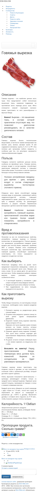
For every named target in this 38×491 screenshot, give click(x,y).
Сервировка (14, 23)
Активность (9, 32)
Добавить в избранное (10, 437)
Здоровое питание (16, 21)
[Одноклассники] (8, 434)
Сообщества (10, 10)
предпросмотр (17, 476)
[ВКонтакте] (3, 434)
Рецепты (8, 6)
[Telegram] (17, 434)
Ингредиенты (10, 8)
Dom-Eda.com (24, 484)
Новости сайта (15, 19)
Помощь (8, 34)
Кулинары (9, 29)
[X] (6, 434)
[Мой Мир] (11, 434)
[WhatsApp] (23, 434)
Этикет (12, 25)
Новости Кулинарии (17, 13)
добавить (6, 476)
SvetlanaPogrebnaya (14, 463)
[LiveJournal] (14, 434)
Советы (12, 15)
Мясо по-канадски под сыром (12, 458)
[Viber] (20, 434)
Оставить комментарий (10, 468)
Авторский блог (15, 27)
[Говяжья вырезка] (19, 73)
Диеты (12, 17)
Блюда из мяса (29, 449)
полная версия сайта (9, 481)
